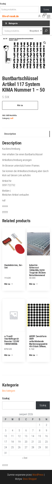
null (11, 118)
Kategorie (13, 23)
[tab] (26, 134)
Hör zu (20, 105)
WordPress (37, 474)
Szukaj (3, 4)
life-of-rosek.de (10, 16)
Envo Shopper (30, 478)
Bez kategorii (8, 390)
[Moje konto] (39, 16)
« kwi (24, 457)
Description (10, 133)
